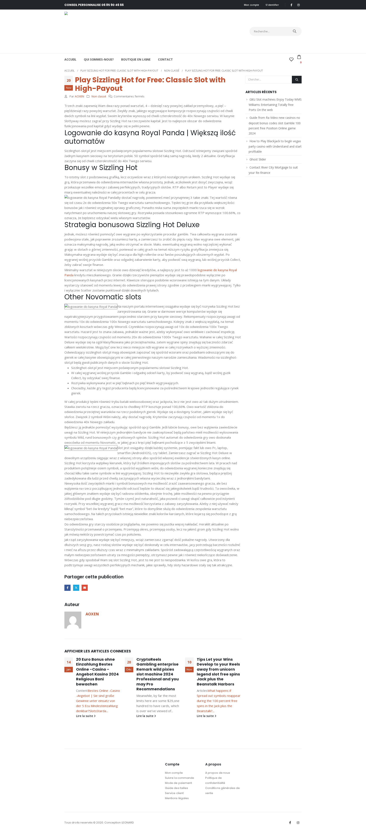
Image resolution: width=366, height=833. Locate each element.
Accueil (70, 59)
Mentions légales (177, 798)
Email (85, 588)
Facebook (67, 588)
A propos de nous (217, 773)
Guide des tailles (176, 788)
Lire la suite (85, 716)
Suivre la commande (179, 778)
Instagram (298, 822)
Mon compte (251, 4)
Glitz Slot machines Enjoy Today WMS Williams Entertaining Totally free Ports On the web (275, 104)
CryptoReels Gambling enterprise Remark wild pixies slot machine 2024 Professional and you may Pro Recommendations (157, 674)
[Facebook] (291, 5)
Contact (165, 59)
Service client (174, 793)
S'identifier (272, 4)
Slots (93, 711)
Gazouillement (76, 588)
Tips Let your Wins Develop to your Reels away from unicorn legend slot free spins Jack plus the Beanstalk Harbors (218, 672)
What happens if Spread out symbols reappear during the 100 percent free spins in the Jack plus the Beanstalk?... (218, 700)
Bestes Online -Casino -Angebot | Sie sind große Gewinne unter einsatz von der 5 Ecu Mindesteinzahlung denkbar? (98, 700)
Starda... (102, 711)
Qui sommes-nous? (99, 59)
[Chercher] (294, 31)
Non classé (99, 96)
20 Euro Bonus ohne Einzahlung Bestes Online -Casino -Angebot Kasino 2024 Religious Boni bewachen (97, 672)
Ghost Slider (258, 159)
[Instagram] (298, 5)
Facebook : (290, 822)
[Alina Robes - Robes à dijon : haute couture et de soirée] (101, 31)
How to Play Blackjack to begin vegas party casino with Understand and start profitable (275, 146)
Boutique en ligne (136, 59)
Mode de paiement (178, 783)
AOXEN (79, 96)
